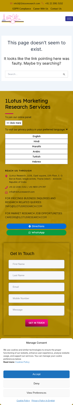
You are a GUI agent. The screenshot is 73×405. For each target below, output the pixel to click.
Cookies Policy (22, 362)
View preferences (36, 392)
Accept (36, 374)
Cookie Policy (23, 400)
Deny (37, 383)
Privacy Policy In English (43, 400)
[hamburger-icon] (69, 18)
